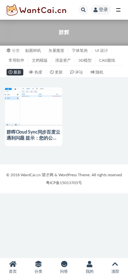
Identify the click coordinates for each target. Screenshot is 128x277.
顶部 (115, 271)
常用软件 (16, 60)
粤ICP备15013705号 (64, 183)
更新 (58, 72)
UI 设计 (101, 51)
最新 (16, 72)
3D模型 (85, 60)
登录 (103, 10)
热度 (37, 72)
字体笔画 (80, 51)
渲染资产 (63, 60)
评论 (78, 72)
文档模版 (40, 60)
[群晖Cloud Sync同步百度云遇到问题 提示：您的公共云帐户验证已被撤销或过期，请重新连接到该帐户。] (33, 105)
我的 (90, 271)
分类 (38, 271)
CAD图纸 (107, 60)
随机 (99, 72)
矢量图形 (56, 51)
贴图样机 (33, 51)
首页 (13, 271)
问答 (64, 271)
